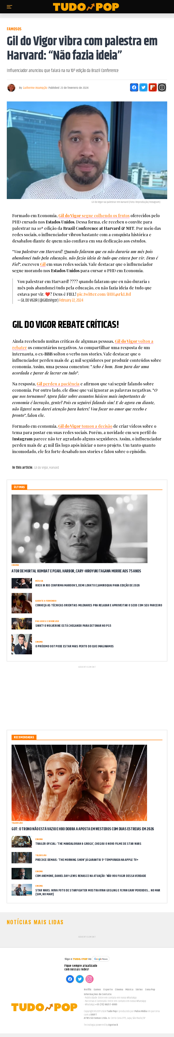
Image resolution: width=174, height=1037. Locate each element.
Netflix (87, 989)
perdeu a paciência (58, 383)
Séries (139, 989)
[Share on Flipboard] (153, 87)
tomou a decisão (85, 426)
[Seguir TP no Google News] (87, 962)
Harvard (54, 468)
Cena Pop (150, 989)
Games (97, 989)
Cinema (119, 989)
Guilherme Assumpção (35, 87)
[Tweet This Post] (143, 87)
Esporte (108, 989)
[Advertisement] (87, 697)
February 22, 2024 (71, 300)
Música (129, 989)
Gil (43, 264)
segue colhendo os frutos (94, 215)
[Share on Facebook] (134, 87)
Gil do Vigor (41, 468)
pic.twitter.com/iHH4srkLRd (104, 294)
